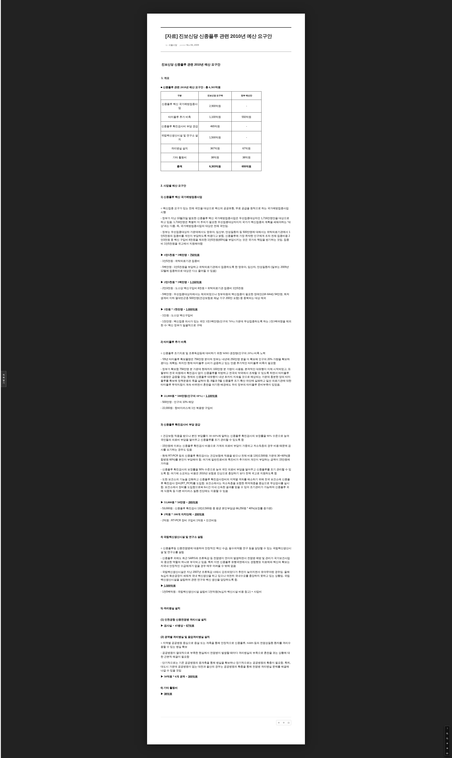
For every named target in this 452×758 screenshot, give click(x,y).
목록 (4, 379)
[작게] (447, 738)
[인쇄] (447, 753)
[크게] (447, 733)
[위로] (447, 743)
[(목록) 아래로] (447, 748)
